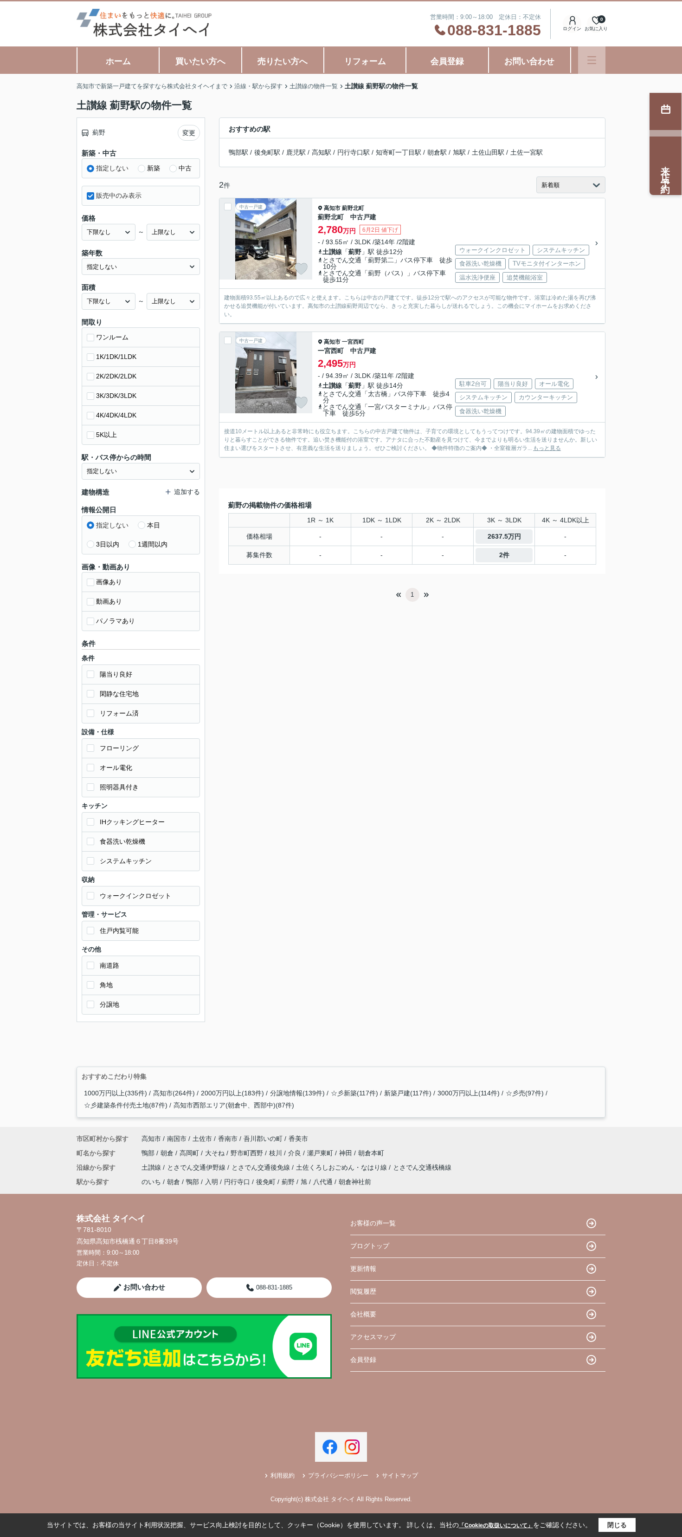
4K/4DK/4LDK (116, 415)
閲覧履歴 (363, 1291)
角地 (106, 985)
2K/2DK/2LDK (116, 376)
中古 (185, 168)
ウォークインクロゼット (135, 895)
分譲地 (109, 1004)
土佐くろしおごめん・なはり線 (342, 1167)
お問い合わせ (529, 61)
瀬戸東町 (321, 1153)
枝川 (276, 1153)
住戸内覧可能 (119, 930)
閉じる (617, 1525)
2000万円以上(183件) (232, 1093)
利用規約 (282, 1475)
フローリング (119, 748)
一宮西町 (353, 342)
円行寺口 (237, 1181)
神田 (346, 1153)
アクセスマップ (373, 1337)
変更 (188, 133)
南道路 (109, 965)
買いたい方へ (200, 61)
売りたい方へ (282, 61)
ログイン (572, 28)
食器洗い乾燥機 (122, 841)
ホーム (118, 61)
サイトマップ (400, 1475)
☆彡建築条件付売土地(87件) (125, 1105)
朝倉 (168, 1153)
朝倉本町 (371, 1153)
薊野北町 (353, 208)
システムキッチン (126, 861)
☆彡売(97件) (525, 1093)
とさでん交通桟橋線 (422, 1167)
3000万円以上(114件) (469, 1093)
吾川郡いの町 (263, 1138)
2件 (504, 555)
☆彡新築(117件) (354, 1093)
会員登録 (447, 61)
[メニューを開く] (592, 60)
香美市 (298, 1138)
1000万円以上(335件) (115, 1093)
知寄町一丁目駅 (398, 152)
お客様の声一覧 (373, 1223)
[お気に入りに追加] (301, 269)
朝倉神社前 (355, 1181)
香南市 (228, 1138)
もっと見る (547, 448)
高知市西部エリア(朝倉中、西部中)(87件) (234, 1105)
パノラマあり (115, 621)
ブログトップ (369, 1246)
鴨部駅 (238, 152)
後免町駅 (267, 152)
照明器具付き (119, 787)
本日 (153, 525)
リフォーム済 (119, 713)
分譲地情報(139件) (297, 1093)
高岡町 (190, 1153)
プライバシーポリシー (338, 1475)
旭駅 (459, 152)
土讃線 (332, 251)
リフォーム (365, 61)
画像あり (109, 582)
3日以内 (107, 544)
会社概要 (363, 1314)
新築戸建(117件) (407, 1093)
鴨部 (149, 1153)
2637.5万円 (504, 536)
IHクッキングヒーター (132, 822)
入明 (211, 1181)
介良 (295, 1153)
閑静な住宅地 (119, 693)
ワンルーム (112, 337)
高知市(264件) (174, 1093)
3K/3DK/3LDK (116, 395)
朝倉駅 (437, 152)
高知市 (332, 208)
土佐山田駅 (488, 152)
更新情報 (363, 1268)
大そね (215, 1153)
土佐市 (202, 1138)
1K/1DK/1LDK (116, 356)
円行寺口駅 (353, 152)
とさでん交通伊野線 (197, 1167)
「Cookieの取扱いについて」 (496, 1525)
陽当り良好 (116, 674)
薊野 (354, 251)
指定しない (112, 168)
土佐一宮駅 (526, 152)
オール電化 (116, 767)
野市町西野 (248, 1153)
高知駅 (321, 152)
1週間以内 (152, 544)
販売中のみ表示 (119, 195)
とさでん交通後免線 (262, 1167)
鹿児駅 (296, 152)
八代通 (323, 1181)
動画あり (109, 601)
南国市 (177, 1138)
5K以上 (106, 434)
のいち (151, 1181)
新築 (153, 168)
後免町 (266, 1181)
